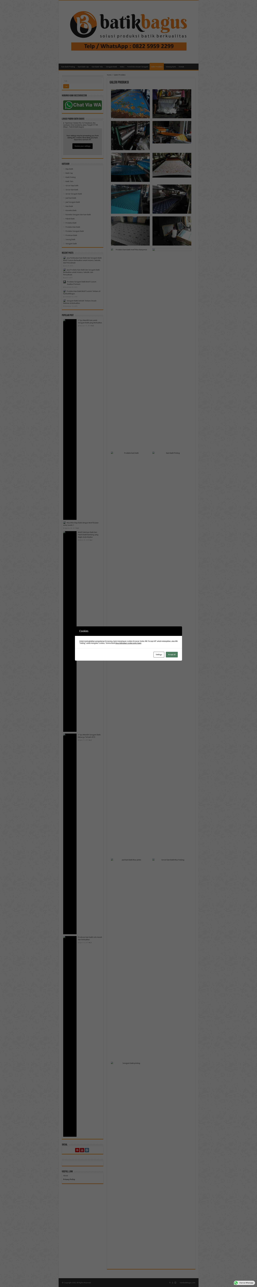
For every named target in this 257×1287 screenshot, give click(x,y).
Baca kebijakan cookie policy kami (128, 643)
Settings (159, 655)
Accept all (171, 655)
